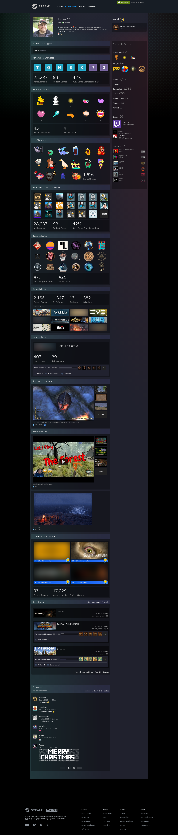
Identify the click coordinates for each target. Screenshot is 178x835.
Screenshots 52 (53, 373)
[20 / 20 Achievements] (89, 559)
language (141, 2)
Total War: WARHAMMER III (68, 624)
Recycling (106, 825)
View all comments (40, 691)
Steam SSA (85, 817)
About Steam (86, 813)
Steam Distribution (88, 825)
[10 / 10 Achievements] (52, 559)
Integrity (60, 611)
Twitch (36, 50)
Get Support (144, 821)
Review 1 (68, 373)
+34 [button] (103, 368)
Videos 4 (41, 665)
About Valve (107, 813)
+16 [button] (105, 659)
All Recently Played (86, 672)
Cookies (122, 825)
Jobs (104, 817)
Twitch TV (126, 122)
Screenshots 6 (43, 640)
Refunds (123, 829)
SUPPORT (91, 6)
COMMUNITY (71, 6)
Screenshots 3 (55, 665)
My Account (145, 825)
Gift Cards (85, 829)
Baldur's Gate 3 (68, 346)
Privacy (122, 813)
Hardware (106, 821)
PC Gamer (121, 136)
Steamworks (85, 821)
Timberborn (61, 649)
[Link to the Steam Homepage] (41, 8)
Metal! (120, 131)
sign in (133, 2)
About (82, 6)
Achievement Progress (42, 368)
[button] (129, 19)
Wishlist (98, 672)
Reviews (106, 672)
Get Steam (144, 813)
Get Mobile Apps (146, 817)
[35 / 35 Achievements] (89, 580)
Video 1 (40, 373)
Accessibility (124, 817)
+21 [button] (105, 634)
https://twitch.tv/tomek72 (67, 31)
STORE (60, 6)
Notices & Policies (126, 821)
